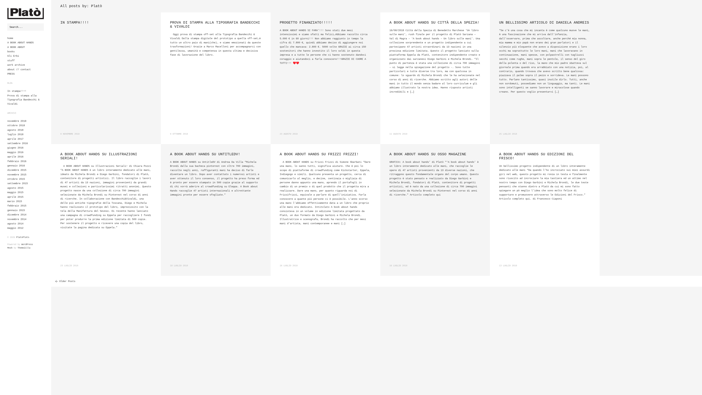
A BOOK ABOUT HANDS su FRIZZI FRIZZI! (319, 154)
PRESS (11, 73)
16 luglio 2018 (289, 265)
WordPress (27, 244)
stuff (11, 60)
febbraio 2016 (16, 161)
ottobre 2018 (16, 125)
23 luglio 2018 (69, 265)
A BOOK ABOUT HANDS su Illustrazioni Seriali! (98, 156)
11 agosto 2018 (398, 134)
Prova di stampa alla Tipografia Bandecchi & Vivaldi (23, 99)
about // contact (19, 69)
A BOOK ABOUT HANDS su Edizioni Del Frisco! (536, 156)
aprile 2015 (15, 196)
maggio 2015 (15, 192)
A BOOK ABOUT (16, 47)
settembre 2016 (17, 143)
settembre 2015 (17, 183)
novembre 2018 (16, 121)
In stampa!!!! (16, 91)
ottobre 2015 (16, 179)
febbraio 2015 (16, 205)
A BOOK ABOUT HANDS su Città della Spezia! (434, 22)
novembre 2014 (16, 219)
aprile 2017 (15, 139)
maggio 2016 (15, 152)
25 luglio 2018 (508, 134)
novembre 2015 (16, 174)
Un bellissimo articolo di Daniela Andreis (544, 22)
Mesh (9, 248)
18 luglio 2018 (179, 265)
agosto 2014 (15, 223)
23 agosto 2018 (289, 134)
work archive (16, 64)
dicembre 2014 (16, 214)
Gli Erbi (13, 55)
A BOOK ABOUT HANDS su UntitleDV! (205, 154)
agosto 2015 (15, 188)
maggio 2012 (15, 228)
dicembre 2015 (16, 170)
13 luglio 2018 (508, 265)
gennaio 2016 (16, 165)
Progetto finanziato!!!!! (306, 22)
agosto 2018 (15, 130)
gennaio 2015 (16, 210)
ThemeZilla (24, 248)
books (11, 51)
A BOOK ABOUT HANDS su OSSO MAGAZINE (427, 154)
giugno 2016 (15, 147)
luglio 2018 (15, 134)
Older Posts (67, 281)
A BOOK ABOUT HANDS (20, 42)
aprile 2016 (15, 156)
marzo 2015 (14, 201)
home (10, 38)
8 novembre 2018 (70, 134)
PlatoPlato (22, 237)
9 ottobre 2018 (179, 134)
